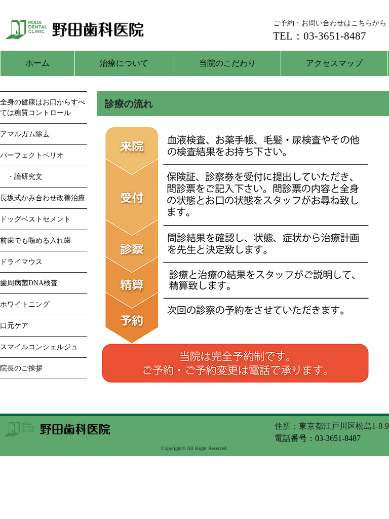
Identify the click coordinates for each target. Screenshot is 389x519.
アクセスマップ (334, 63)
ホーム (37, 63)
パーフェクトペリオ (32, 155)
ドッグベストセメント (35, 219)
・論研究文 (21, 176)
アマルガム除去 (25, 134)
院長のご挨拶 (21, 368)
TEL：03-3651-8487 (319, 36)
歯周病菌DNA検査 (29, 283)
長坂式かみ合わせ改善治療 (42, 198)
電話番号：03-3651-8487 (318, 438)
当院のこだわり (227, 63)
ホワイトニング (25, 304)
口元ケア (14, 325)
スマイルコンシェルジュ (39, 347)
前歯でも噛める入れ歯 (35, 240)
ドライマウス (21, 262)
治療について (124, 63)
